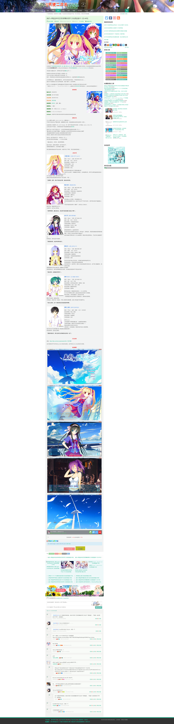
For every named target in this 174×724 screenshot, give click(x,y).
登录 (126, 13)
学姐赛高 (54, 705)
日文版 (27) (119, 65)
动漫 (53, 10)
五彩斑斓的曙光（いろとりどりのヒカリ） (80, 68)
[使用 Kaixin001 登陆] (118, 45)
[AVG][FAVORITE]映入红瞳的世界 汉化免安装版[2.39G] (60, 577)
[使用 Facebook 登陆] (121, 45)
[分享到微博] (47, 541)
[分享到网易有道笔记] (52, 541)
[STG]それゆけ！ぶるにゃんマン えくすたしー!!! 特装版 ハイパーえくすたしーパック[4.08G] (116, 98)
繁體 (107, 39)
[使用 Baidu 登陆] (110, 45)
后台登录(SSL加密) (108, 47)
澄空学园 (54, 100)
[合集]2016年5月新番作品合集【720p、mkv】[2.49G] (115, 91)
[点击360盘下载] (96, 532)
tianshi (57, 21)
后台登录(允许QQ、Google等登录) (62, 598)
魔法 (66, 70)
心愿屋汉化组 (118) (110, 53)
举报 (98, 639)
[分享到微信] (54, 541)
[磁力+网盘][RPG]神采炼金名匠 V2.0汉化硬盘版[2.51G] (60, 579)
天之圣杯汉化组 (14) (121, 79)
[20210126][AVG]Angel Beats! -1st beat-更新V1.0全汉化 (116, 25)
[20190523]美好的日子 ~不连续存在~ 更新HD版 (114, 34)
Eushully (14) (120, 77)
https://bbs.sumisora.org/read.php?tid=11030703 (60, 341)
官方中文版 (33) (120, 61)
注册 (123, 13)
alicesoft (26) (109, 67)
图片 (52, 607)
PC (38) (107, 59)
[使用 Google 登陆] (113, 45)
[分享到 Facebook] (57, 541)
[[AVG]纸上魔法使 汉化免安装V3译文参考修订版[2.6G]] (81, 564)
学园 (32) (108, 63)
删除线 (64, 607)
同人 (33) (108, 61)
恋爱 (78, 77)
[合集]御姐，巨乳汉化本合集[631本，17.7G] (113, 102)
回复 (100, 618)
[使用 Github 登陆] (126, 45)
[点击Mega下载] (99, 532)
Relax (77, 719)
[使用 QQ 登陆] (105, 45)
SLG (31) (119, 63)
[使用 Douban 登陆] (116, 45)
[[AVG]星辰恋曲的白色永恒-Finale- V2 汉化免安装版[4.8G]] (67, 564)
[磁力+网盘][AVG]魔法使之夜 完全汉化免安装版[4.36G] (87, 577)
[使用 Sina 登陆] (108, 45)
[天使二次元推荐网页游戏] (116, 155)
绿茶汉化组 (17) (109, 73)
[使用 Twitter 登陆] (123, 45)
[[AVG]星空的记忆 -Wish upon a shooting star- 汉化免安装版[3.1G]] (53, 563)
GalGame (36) (120, 59)
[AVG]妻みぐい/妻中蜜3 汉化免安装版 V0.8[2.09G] (114, 93)
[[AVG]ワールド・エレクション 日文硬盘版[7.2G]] (96, 562)
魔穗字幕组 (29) (109, 65)
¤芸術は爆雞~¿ (56, 657)
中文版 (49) (119, 55)
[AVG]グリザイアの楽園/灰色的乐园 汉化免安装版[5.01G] (60, 575)
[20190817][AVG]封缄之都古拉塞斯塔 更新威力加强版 (115, 31)
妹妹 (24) (108, 69)
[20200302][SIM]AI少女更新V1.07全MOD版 (113, 28)
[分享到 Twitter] (56, 541)
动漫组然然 (55, 664)
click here (68, 543)
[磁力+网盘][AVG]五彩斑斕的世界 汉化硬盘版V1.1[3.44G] (67, 18)
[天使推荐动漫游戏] (74, 590)
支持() (97, 618)
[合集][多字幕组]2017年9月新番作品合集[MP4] (114, 100)
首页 (48, 10)
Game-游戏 (50, 21)
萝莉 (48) (108, 57)
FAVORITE (78, 86)
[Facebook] (110, 17)
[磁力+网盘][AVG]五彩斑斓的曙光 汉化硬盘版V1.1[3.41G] (88, 557)
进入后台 (127, 47)
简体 (105, 39)
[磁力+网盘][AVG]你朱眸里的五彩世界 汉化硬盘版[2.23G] (61, 557)
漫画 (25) (119, 67)
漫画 (63, 10)
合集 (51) (108, 55)
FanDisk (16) (120, 75)
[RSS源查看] (118, 17)
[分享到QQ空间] (49, 541)
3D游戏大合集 (107, 103)
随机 (92, 10)
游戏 (58, 10)
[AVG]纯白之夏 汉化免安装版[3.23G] (83, 575)
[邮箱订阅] (114, 17)
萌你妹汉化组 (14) (110, 79)
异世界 (53, 103)
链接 (56, 607)
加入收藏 (80, 549)
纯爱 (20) (119, 69)
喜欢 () (70, 549)
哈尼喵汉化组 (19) (110, 71)
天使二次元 (58, 719)
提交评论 (99, 607)
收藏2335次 (89, 21)
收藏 (74, 10)
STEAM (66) (119, 53)
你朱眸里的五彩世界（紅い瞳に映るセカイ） (62, 66)
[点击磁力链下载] (90, 532)
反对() (94, 639)
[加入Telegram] (106, 17)
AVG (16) (119, 73)
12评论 (82, 21)
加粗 (60, 607)
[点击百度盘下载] (93, 532)
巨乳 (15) (108, 77)
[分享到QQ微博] (50, 541)
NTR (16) (108, 75)
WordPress (68, 719)
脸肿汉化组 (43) (120, 57)
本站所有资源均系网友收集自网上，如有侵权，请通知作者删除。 (115, 719)
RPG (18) (119, 71)
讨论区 (86, 10)
